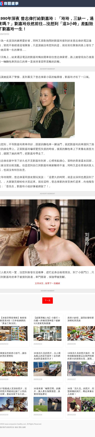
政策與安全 (10, 427)
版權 (24, 427)
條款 (16, 427)
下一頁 (48, 300)
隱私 (20, 427)
